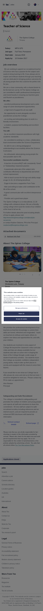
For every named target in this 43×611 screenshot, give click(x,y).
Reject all (21, 313)
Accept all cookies (21, 318)
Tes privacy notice (18, 302)
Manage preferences (21, 308)
